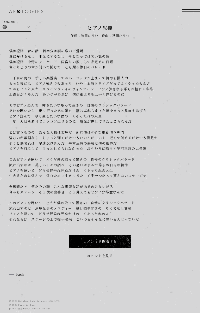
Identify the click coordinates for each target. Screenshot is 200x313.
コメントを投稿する (100, 241)
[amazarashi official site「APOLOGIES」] (26, 12)
